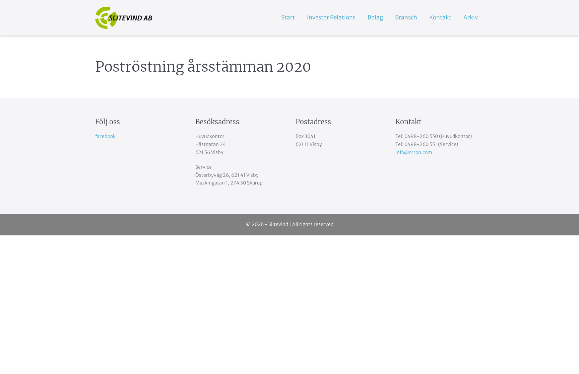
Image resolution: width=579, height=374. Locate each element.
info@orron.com (413, 152)
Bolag (375, 17)
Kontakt (440, 17)
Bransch (406, 17)
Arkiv (470, 17)
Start (288, 17)
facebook (105, 136)
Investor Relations (331, 17)
